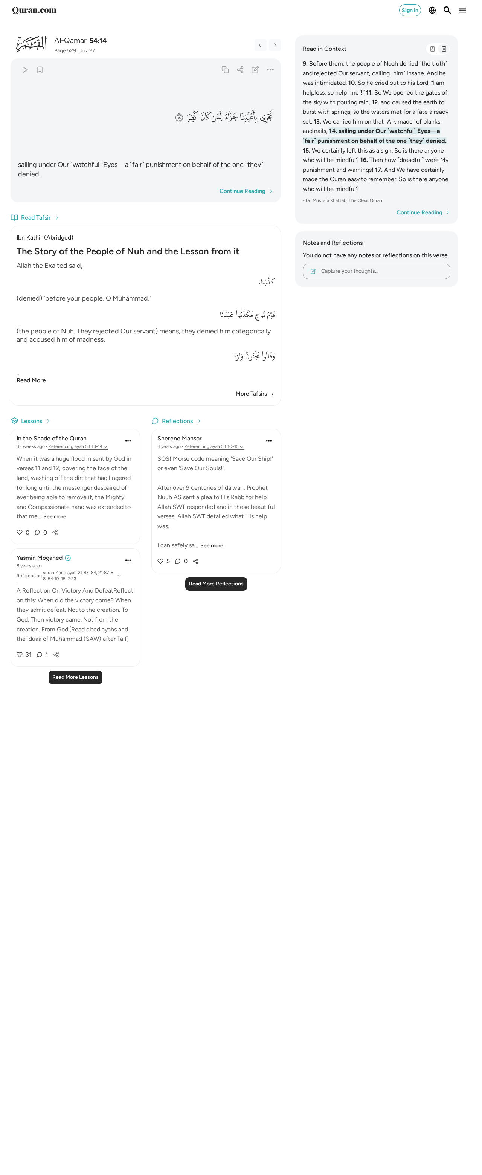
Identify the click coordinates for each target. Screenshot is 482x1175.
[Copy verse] (225, 69)
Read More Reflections (216, 584)
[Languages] (432, 10)
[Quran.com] (34, 10)
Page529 (65, 50)
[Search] (447, 10)
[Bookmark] (39, 69)
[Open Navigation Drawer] (462, 10)
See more (54, 516)
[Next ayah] (275, 45)
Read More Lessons (75, 677)
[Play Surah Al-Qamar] (24, 69)
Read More (31, 380)
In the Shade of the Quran (52, 438)
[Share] (240, 69)
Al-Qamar (70, 40)
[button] (266, 117)
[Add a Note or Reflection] (255, 69)
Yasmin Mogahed (40, 557)
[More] (270, 69)
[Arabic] (432, 49)
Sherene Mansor (179, 438)
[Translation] (443, 49)
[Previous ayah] (261, 45)
